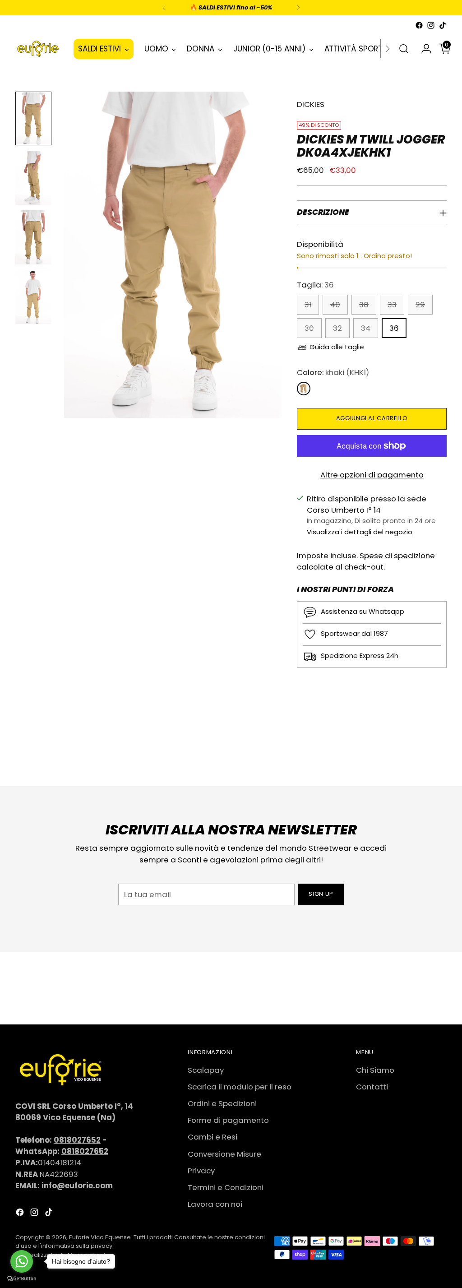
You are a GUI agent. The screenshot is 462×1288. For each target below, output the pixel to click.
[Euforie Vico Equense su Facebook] (419, 25)
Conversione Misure (224, 1154)
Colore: (333, 372)
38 (364, 304)
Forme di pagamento (228, 1120)
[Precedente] (164, 7)
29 (420, 304)
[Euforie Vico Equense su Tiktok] (443, 25)
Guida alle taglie (337, 347)
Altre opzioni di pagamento (372, 474)
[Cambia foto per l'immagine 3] (33, 237)
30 (309, 328)
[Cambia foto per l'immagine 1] (33, 119)
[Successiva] (298, 7)
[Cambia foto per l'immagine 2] (33, 178)
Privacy (201, 1170)
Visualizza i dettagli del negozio (359, 532)
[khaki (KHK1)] (303, 388)
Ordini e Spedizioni (222, 1103)
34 (365, 328)
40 (335, 304)
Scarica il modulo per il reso (239, 1086)
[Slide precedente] (418, 755)
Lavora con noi (215, 1204)
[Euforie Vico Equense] (37, 49)
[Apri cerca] (404, 49)
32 (337, 328)
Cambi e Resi (212, 1136)
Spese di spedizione (397, 555)
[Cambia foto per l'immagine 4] (33, 297)
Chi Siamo (375, 1070)
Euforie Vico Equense (100, 1237)
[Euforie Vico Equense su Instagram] (431, 25)
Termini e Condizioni (225, 1187)
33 (392, 304)
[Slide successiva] (439, 755)
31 (308, 304)
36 (394, 328)
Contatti (372, 1086)
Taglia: (315, 284)
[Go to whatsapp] (21, 1261)
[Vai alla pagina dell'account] (423, 49)
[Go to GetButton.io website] (21, 1279)
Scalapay (206, 1070)
